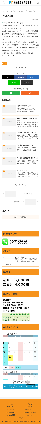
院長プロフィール (30, 406)
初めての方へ (11, 406)
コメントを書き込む (20, 217)
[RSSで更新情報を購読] (30, 93)
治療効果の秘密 (10, 412)
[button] (27, 82)
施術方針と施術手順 (30, 412)
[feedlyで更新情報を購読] (11, 93)
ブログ (20, 418)
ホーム (11, 404)
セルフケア (30, 415)
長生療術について (30, 409)
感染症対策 (10, 409)
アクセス (30, 404)
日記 (5, 63)
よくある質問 (11, 415)
